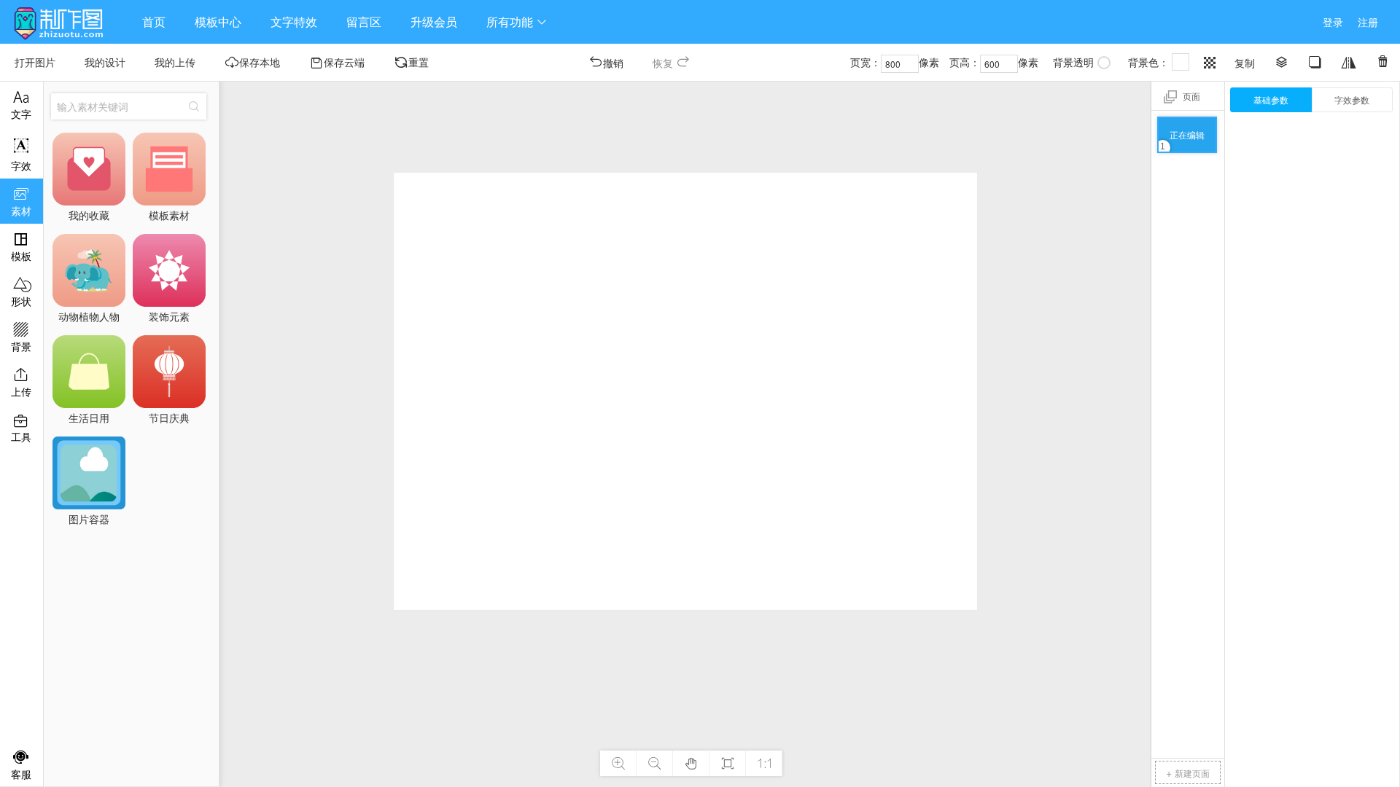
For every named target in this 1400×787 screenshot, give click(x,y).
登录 (1333, 22)
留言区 (363, 21)
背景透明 (1073, 62)
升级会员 (434, 21)
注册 (1368, 22)
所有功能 (517, 21)
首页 (154, 21)
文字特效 (294, 21)
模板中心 (218, 21)
